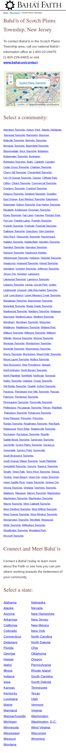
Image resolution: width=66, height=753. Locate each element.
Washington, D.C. (44, 721)
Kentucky (10, 693)
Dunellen (51, 193)
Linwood (21, 290)
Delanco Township (13, 193)
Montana (10, 744)
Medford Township (44, 316)
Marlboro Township (38, 311)
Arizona (9, 614)
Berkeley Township (35, 140)
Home (5, 13)
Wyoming (38, 739)
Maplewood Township (15, 311)
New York (38, 631)
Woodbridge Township (15, 530)
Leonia (28, 284)
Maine (8, 704)
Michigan (10, 721)
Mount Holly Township (49, 354)
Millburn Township (13, 332)
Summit (31, 466)
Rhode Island (41, 670)
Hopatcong (9, 263)
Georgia (9, 653)
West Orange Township (16, 514)
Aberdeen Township (14, 129)
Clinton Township (21, 183)
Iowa (7, 682)
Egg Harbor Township (48, 204)
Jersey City (9, 273)
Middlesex (9, 327)
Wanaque (20, 493)
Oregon (36, 659)
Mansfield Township (14, 306)
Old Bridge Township (14, 386)
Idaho (8, 665)
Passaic (54, 391)
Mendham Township (27, 322)
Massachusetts (15, 716)
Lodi (5, 295)
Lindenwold (9, 290)
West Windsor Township (43, 514)
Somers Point (24, 450)
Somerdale (9, 450)
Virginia (36, 710)
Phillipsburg (9, 407)
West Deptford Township (16, 509)
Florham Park (52, 215)
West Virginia (40, 727)
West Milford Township (44, 509)
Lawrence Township (38, 279)
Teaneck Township (47, 466)
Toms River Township (38, 471)
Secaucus (48, 444)
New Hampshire (42, 614)
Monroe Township (22, 338)
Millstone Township (34, 332)
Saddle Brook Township (16, 439)
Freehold (29, 225)
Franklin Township (41, 220)
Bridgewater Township (15, 156)
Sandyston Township (42, 439)
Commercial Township (44, 183)
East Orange (10, 199)
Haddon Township (13, 241)
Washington (53, 493)
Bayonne (44, 135)
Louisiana (11, 699)
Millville (7, 338)
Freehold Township (46, 225)
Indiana (9, 676)
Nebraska (38, 602)
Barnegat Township (14, 135)
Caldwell (39, 161)
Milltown (51, 332)
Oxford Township (46, 386)
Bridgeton (43, 151)
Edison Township (25, 204)
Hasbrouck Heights (36, 252)
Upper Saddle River (14, 482)
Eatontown (52, 199)
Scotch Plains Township (32, 82)
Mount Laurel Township (16, 359)
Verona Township (12, 487)
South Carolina (42, 676)
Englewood (21, 209)
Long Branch (16, 295)
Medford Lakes (24, 316)
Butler (30, 161)
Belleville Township (13, 140)
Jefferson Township (48, 268)
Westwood (47, 519)
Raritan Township (12, 423)
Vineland (28, 487)
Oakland (27, 380)
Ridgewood (9, 428)
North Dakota (40, 642)
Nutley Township (12, 380)
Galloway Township (14, 231)
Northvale (38, 375)
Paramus (8, 391)
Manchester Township (40, 300)
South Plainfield (47, 461)
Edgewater (9, 204)
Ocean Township (43, 380)
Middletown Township (28, 327)
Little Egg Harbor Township (42, 290)
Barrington (32, 135)
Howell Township (48, 263)
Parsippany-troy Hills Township (32, 391)
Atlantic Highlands (51, 129)
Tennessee (39, 687)
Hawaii (8, 659)
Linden (52, 284)
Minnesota (11, 727)
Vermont (37, 704)
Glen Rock (9, 236)
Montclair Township (14, 343)
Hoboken (34, 257)
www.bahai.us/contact (20, 62)
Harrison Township (13, 252)
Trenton (7, 477)
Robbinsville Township (43, 428)
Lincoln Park (41, 284)
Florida (9, 648)
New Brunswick (12, 364)
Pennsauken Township (15, 402)
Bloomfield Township (37, 145)
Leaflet (20, 104)
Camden (49, 161)
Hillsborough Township (15, 257)
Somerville (39, 450)
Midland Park (48, 327)
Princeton (26, 418)
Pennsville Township (41, 402)
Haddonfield (30, 241)
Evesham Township (39, 209)
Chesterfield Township (39, 172)
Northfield (26, 375)
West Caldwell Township (36, 503)
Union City (34, 477)
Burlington (34, 156)
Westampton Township (15, 519)
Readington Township (35, 423)
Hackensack (48, 236)
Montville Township (13, 348)
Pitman (46, 407)
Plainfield (57, 407)
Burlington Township (14, 161)
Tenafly (7, 471)
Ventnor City (52, 482)
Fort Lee (8, 220)
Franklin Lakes (22, 220)
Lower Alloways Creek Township (42, 295)
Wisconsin (38, 733)
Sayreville (8, 444)
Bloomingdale (10, 151)
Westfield (35, 519)
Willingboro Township (33, 525)
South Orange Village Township (20, 461)
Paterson (8, 396)
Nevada (37, 608)
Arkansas (10, 619)
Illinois (8, 670)
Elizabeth (8, 209)
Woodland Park (37, 530)
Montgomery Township (38, 343)
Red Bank (54, 423)
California (10, 625)
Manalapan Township (15, 300)
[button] (7, 83)
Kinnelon (22, 273)
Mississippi (11, 733)
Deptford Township (35, 193)
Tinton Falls (18, 471)
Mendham (9, 322)
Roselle (45, 434)
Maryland (10, 710)
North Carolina (41, 636)
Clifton (6, 183)
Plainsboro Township (15, 412)
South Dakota (41, 682)
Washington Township (15, 498)
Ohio (34, 648)
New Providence (31, 364)
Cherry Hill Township (14, 172)
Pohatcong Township (39, 412)
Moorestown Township (38, 348)
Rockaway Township (27, 434)
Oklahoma (38, 653)
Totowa (55, 471)
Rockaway (9, 434)
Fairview (39, 215)
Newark (46, 364)
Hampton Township (36, 247)
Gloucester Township (28, 236)
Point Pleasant (11, 418)
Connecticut (12, 636)
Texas (35, 693)
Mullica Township (39, 359)
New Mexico (40, 625)
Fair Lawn (28, 215)
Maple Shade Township (39, 306)
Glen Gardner (46, 231)
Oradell (31, 386)
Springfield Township (14, 466)
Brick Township (28, 151)
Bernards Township (14, 145)
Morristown (29, 354)
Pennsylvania (41, 665)
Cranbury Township (14, 188)
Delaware (10, 642)
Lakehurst (33, 273)
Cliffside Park (49, 177)
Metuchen (44, 322)
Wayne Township (12, 503)
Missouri (10, 739)
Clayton (36, 177)
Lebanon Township (13, 284)
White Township (12, 525)
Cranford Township (36, 188)
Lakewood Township (14, 279)
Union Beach (20, 477)
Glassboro (32, 231)
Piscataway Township (29, 407)
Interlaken (8, 268)
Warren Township (36, 493)
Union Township (50, 477)
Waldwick (8, 493)
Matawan (56, 311)
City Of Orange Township (17, 177)
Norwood (50, 375)
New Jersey (15, 13)
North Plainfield (11, 375)
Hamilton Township (49, 241)
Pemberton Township (26, 396)
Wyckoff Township (13, 535)
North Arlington (11, 370)
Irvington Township (26, 268)
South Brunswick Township (18, 455)
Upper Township (35, 482)
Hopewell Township (27, 263)
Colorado (10, 631)
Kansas (9, 687)
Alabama (10, 602)
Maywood (8, 316)
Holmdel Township (51, 257)
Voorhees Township (45, 487)
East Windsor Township (32, 199)
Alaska (9, 608)
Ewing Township (12, 215)
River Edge (23, 428)
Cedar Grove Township (16, 167)
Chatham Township (40, 167)
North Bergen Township (34, 370)
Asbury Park (33, 129)
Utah (34, 699)
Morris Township (12, 354)
